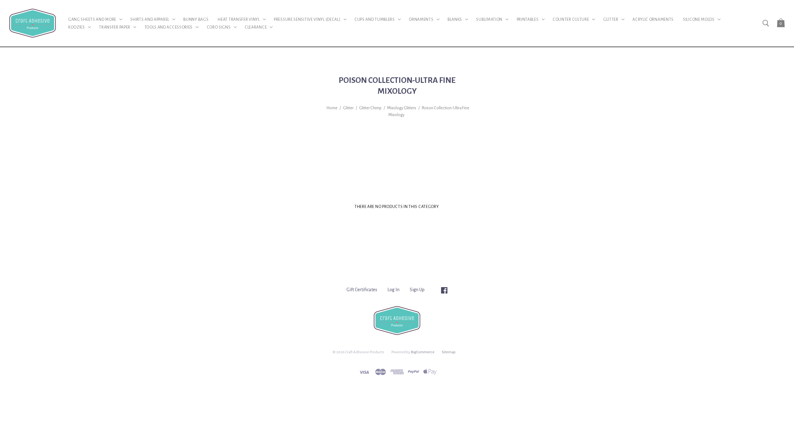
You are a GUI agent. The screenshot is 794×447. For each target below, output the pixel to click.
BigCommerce (423, 352)
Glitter (348, 108)
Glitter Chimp (370, 108)
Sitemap (449, 352)
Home (332, 108)
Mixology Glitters (401, 108)
